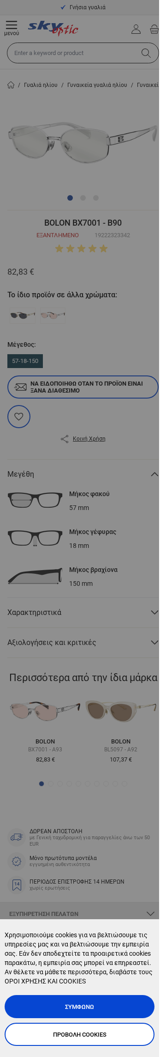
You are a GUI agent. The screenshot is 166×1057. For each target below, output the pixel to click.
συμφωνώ (79, 1006)
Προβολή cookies (80, 1034)
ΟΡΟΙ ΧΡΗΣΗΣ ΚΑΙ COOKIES (45, 981)
